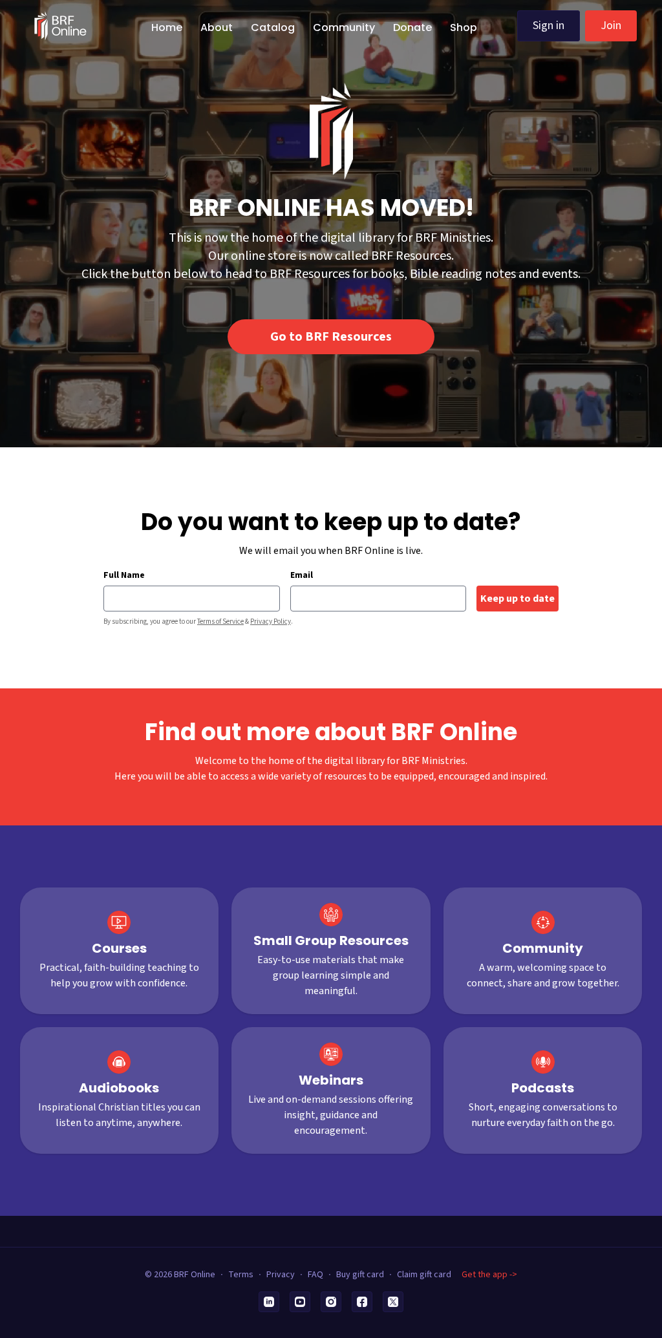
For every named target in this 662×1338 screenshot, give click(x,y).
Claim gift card (424, 1274)
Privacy (280, 1274)
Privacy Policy (270, 621)
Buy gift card (360, 1274)
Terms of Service (220, 621)
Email (301, 575)
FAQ (315, 1274)
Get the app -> (489, 1274)
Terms (240, 1274)
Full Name (124, 575)
